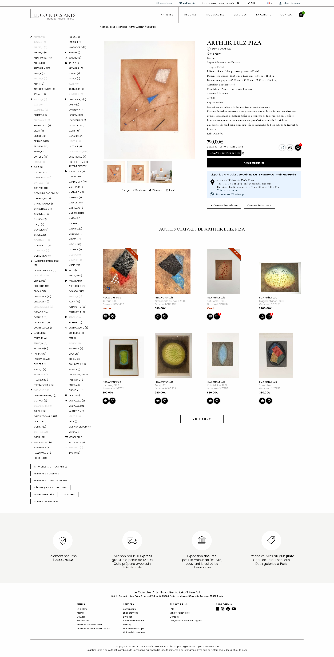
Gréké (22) (39, 437)
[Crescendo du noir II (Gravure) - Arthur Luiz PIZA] (172, 272)
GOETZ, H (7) (40, 421)
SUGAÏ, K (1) (74, 369)
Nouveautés (215, 14)
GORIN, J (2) (40, 426)
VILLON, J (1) (74, 431)
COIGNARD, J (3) (42, 245)
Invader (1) (74, 52)
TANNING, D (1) (76, 379)
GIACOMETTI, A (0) (43, 405)
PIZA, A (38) (74, 301)
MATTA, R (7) (75, 218)
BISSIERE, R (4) (41, 135)
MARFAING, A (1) (77, 192)
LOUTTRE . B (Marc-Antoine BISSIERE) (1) (79, 164)
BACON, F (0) (40, 99)
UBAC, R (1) (74, 395)
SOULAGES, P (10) (77, 364)
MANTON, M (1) (76, 187)
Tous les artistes (118, 26)
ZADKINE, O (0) (76, 447)
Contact (287, 14)
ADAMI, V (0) (40, 36)
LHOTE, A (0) (75, 141)
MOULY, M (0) (75, 259)
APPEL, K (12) (40, 73)
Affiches (69, 494)
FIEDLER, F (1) (40, 364)
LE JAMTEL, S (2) (76, 125)
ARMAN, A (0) (40, 78)
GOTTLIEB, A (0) (41, 431)
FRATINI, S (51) (41, 379)
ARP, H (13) (39, 83)
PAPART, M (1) (75, 280)
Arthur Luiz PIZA (136, 26)
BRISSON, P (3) (41, 146)
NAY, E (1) (73, 270)
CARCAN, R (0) (41, 182)
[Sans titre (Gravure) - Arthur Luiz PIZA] (276, 356)
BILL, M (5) (39, 130)
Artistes (81, 612)
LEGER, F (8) (74, 130)
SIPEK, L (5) (74, 353)
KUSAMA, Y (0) (76, 94)
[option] (149, 100)
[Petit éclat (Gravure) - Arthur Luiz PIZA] (223, 272)
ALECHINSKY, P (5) (43, 57)
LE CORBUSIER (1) (77, 120)
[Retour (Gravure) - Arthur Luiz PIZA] (120, 272)
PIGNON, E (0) (75, 296)
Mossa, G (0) (75, 254)
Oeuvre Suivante (258, 205)
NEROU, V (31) (75, 275)
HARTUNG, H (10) (42, 447)
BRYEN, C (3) (40, 151)
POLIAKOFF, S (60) (77, 306)
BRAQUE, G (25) (42, 141)
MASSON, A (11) (76, 202)
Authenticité (129, 608)
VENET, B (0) (75, 416)
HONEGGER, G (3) (77, 47)
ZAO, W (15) (74, 452)
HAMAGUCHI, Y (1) (43, 442)
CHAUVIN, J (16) (42, 214)
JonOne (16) (75, 57)
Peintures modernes (46, 473)
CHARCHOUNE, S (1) (44, 203)
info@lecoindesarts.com (207, 646)
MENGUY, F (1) (75, 233)
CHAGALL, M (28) (42, 198)
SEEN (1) (73, 338)
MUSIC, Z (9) (75, 265)
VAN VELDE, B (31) (77, 400)
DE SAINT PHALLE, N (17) (45, 270)
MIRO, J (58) (75, 244)
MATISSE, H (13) (76, 213)
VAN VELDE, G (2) (77, 405)
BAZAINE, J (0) (41, 109)
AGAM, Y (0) (40, 42)
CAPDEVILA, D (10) (42, 177)
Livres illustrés (44, 494)
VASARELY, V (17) (77, 411)
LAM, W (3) (74, 104)
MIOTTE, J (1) (75, 239)
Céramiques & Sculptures (50, 487)
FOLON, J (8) (40, 369)
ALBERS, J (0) (40, 47)
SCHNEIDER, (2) (76, 332)
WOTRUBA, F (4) (77, 442)
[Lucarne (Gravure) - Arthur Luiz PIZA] (123, 358)
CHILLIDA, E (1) (40, 219)
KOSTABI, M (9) (76, 89)
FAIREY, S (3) (40, 353)
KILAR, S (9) (74, 78)
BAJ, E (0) (38, 104)
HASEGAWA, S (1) (42, 452)
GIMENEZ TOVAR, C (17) (45, 416)
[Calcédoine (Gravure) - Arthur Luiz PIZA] (223, 356)
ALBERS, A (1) (40, 52)
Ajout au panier (254, 163)
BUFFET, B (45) (41, 156)
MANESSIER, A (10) (78, 181)
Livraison (128, 616)
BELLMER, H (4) (41, 115)
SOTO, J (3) (74, 359)
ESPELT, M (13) (40, 343)
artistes (167, 14)
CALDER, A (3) (40, 172)
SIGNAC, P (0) (75, 343)
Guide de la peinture (134, 632)
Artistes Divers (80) (45, 89)
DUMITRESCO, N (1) (43, 327)
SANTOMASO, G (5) (78, 327)
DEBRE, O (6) (40, 280)
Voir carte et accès (227, 190)
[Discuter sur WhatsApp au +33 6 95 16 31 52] (282, 148)
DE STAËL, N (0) (41, 275)
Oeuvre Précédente (225, 205)
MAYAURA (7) (75, 228)
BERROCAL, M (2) (42, 125)
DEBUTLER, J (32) (42, 286)
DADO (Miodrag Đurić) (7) (46, 263)
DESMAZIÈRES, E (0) (43, 306)
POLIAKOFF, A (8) (77, 312)
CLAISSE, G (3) (41, 229)
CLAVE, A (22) (40, 234)
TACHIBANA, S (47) (78, 374)
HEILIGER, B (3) (41, 458)
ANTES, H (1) (40, 62)
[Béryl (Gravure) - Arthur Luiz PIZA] (173, 356)
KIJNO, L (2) (74, 73)
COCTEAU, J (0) (42, 240)
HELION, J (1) (75, 36)
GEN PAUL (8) (40, 400)
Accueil (104, 26)
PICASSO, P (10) (76, 291)
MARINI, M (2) (75, 197)
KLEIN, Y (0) (74, 83)
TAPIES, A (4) (75, 385)
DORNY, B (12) (40, 317)
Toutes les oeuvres (46, 501)
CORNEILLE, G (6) (42, 255)
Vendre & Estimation (134, 620)
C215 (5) (38, 167)
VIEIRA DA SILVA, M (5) (80, 426)
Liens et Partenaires (180, 612)
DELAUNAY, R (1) (41, 301)
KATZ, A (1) (74, 62)
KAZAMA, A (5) (76, 68)
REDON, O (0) (75, 317)
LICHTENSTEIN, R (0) (78, 151)
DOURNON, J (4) (42, 322)
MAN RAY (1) (75, 176)
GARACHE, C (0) (42, 390)
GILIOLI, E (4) (40, 411)
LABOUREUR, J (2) (77, 99)
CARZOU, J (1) (41, 188)
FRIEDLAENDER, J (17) (44, 385)
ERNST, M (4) (40, 338)
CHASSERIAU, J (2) (43, 208)
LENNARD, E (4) (76, 135)
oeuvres (190, 14)
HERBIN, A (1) (75, 42)
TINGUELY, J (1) (76, 390)
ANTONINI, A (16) (42, 68)
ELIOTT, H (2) (40, 332)
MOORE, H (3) (75, 249)
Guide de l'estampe (133, 628)
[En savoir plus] (290, 148)
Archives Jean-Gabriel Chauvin (93, 628)
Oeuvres (81, 616)
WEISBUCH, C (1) (77, 437)
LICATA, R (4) (75, 146)
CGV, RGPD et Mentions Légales (186, 620)
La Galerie (263, 14)
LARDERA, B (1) (76, 115)
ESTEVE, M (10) (41, 348)
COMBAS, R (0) (41, 250)
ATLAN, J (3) (40, 94)
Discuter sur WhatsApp (230, 194)
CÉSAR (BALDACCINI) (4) (46, 193)
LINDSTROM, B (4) (77, 156)
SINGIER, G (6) (76, 348)
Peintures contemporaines (51, 480)
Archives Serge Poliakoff (89, 624)
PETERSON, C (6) (77, 286)
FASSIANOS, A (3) (42, 359)
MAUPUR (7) (75, 223)
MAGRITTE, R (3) (77, 171)
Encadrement (130, 612)
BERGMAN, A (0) (42, 120)
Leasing (127, 624)
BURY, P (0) (39, 162)
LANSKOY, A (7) (76, 109)
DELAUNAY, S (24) (42, 296)
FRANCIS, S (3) (41, 374)
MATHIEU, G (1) (76, 207)
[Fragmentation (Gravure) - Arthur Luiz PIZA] (280, 278)
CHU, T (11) (39, 224)
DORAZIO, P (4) (41, 312)
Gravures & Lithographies (50, 466)
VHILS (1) (73, 421)
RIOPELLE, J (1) (75, 322)
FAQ (172, 608)
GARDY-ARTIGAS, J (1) (45, 395)
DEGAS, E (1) (40, 291)
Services (240, 14)
